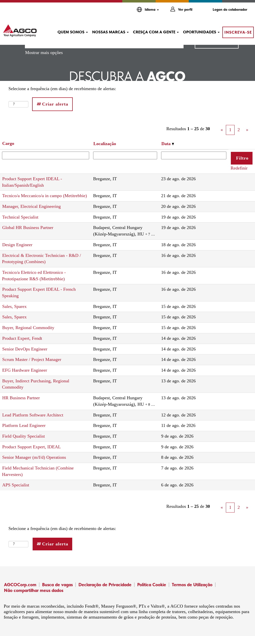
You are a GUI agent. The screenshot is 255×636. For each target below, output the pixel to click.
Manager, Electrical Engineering (31, 206)
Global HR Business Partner (27, 227)
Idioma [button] (150, 9)
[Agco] (19, 30)
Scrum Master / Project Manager (31, 359)
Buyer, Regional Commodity (28, 327)
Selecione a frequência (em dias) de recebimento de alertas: (62, 88)
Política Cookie (151, 584)
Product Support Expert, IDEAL (31, 446)
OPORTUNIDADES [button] (200, 32)
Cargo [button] (8, 143)
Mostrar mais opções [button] (44, 52)
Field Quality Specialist (23, 436)
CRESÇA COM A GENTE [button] (154, 32)
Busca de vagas (57, 584)
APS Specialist (15, 484)
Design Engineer (17, 244)
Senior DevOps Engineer (24, 349)
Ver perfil (185, 9)
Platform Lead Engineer (24, 425)
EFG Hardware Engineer (24, 370)
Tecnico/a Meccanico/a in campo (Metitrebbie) (44, 195)
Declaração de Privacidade (104, 584)
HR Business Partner (21, 397)
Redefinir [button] (239, 168)
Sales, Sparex (14, 306)
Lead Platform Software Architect (32, 414)
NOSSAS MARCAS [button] (109, 32)
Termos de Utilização (192, 584)
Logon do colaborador (230, 9)
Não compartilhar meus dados (33, 590)
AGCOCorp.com (20, 584)
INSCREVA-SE (238, 32)
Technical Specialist (20, 217)
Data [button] (166, 143)
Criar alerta (54, 104)
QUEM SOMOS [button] (71, 32)
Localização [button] (104, 143)
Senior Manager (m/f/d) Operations (34, 457)
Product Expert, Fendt (22, 338)
